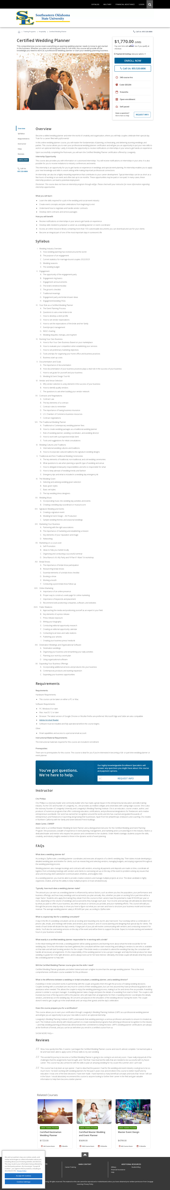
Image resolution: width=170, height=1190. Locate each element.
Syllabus (21, 133)
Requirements (23, 139)
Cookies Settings (23, 1182)
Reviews (21, 154)
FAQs (20, 149)
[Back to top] (85, 1164)
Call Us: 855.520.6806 (142, 31)
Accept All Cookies (23, 1176)
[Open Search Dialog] (150, 4)
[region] (23, 1169)
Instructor (22, 144)
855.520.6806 (22, 171)
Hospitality (42, 32)
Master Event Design (128, 1132)
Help (112, 1172)
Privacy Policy (88, 1184)
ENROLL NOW (132, 60)
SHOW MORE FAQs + (44, 1033)
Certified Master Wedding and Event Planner (92, 1134)
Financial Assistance (118, 1170)
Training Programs (29, 32)
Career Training (70, 1167)
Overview (21, 128)
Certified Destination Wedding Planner (50, 1134)
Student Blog (135, 1167)
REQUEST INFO (142, 114)
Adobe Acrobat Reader (49, 720)
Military (113, 1167)
